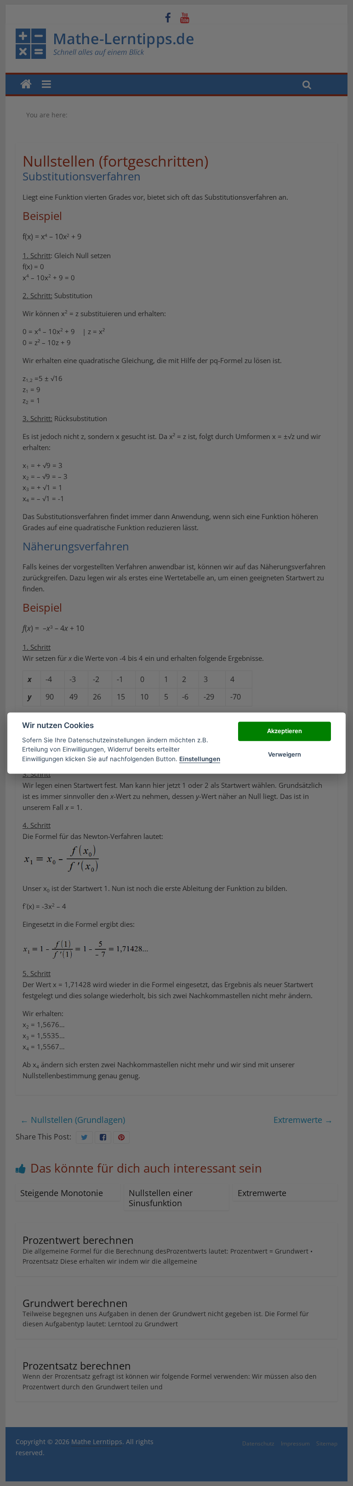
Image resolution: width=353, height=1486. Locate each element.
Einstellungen (199, 759)
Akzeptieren (284, 731)
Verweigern (284, 754)
